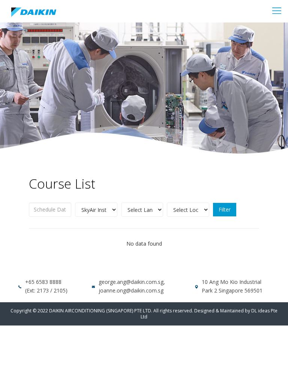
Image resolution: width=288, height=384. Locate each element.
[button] (277, 11)
